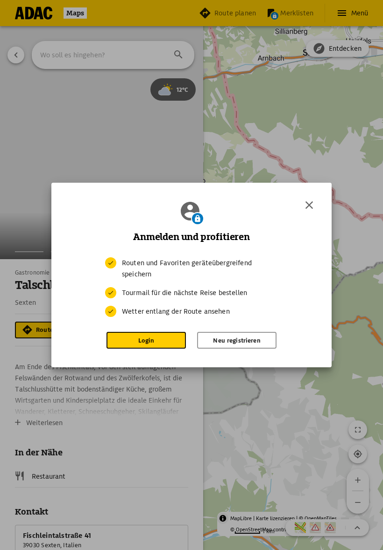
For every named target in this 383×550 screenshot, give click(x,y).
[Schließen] (309, 205)
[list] (191, 287)
